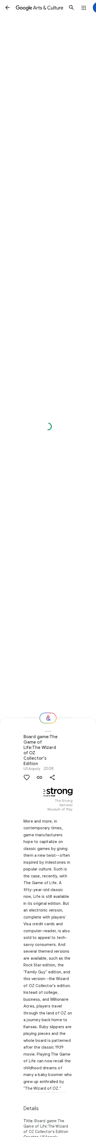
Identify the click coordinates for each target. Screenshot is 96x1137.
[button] (7, 7)
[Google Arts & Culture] (39, 7)
